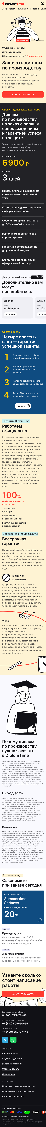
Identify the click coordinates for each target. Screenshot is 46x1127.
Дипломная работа (11, 52)
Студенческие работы (13, 48)
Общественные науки (13, 56)
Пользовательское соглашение (18, 1091)
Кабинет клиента (10, 1053)
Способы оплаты (10, 1069)
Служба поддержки (12, 1058)
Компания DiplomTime (13, 1096)
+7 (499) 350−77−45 (15, 1031)
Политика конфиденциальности (18, 1086)
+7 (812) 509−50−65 (15, 1023)
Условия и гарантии (12, 1063)
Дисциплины (8, 1074)
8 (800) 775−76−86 (14, 1015)
